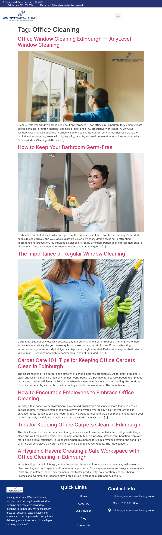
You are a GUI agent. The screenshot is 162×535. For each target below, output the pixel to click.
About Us (83, 503)
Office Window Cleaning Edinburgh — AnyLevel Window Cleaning (74, 42)
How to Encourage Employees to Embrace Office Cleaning (76, 395)
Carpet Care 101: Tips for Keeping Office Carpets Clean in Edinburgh (76, 363)
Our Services (83, 511)
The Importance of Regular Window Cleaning (71, 254)
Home (83, 496)
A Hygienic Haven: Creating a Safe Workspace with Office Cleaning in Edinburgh (78, 454)
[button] (118, 16)
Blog (83, 518)
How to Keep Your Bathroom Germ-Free (65, 147)
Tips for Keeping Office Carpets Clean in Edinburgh (79, 425)
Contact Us (83, 525)
